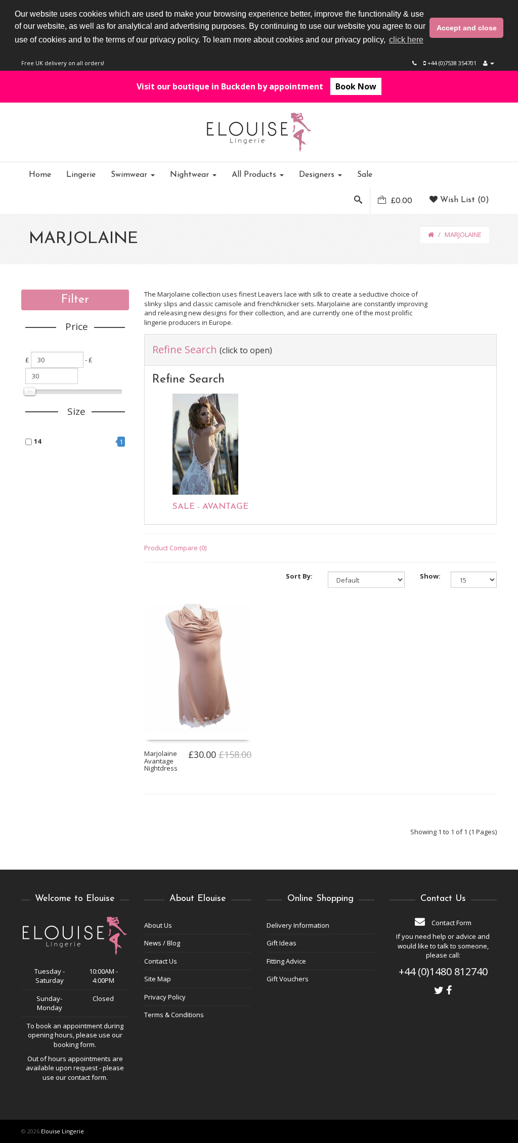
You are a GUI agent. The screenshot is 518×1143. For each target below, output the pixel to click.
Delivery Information (298, 925)
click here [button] (406, 39)
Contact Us (160, 961)
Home (40, 175)
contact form (87, 1077)
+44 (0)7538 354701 (451, 63)
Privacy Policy (165, 997)
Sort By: (299, 576)
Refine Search (212, 349)
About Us (158, 925)
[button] (358, 200)
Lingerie (81, 175)
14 (37, 441)
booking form (74, 1044)
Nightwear (190, 175)
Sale (364, 175)
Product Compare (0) (175, 547)
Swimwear (130, 175)
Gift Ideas (281, 942)
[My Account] (488, 63)
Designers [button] (318, 175)
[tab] (321, 350)
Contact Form (450, 922)
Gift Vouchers (288, 978)
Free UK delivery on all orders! (62, 63)
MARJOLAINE (463, 234)
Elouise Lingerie (62, 1131)
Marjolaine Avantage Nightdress (161, 761)
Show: (428, 576)
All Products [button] (255, 175)
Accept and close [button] (467, 28)
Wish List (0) (463, 200)
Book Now (355, 86)
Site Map (157, 978)
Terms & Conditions (174, 1014)
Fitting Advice (286, 961)
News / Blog (162, 942)
